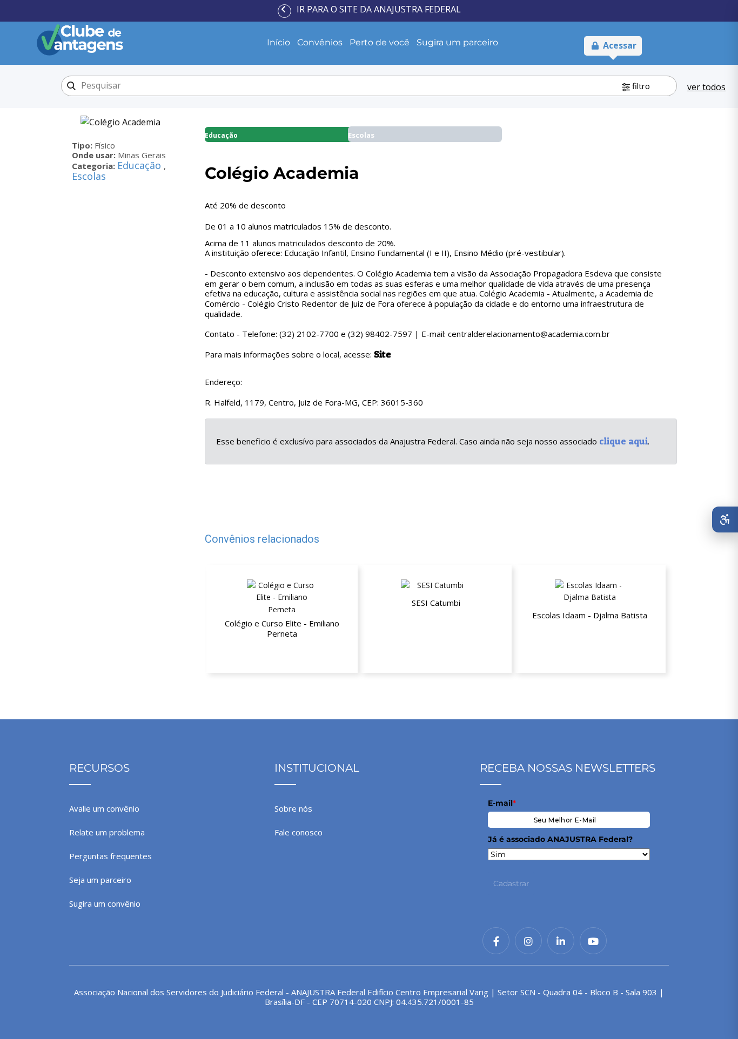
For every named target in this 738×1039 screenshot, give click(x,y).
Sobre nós (293, 808)
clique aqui (623, 441)
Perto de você (380, 42)
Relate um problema (107, 832)
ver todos (706, 87)
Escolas (89, 176)
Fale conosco (298, 832)
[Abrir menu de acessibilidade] (725, 519)
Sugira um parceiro (457, 42)
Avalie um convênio (104, 808)
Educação (140, 165)
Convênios (320, 42)
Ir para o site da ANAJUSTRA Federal (379, 9)
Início (278, 42)
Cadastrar (511, 883)
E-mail (502, 803)
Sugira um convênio (104, 903)
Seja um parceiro (100, 879)
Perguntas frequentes (110, 856)
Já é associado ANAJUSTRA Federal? (560, 839)
